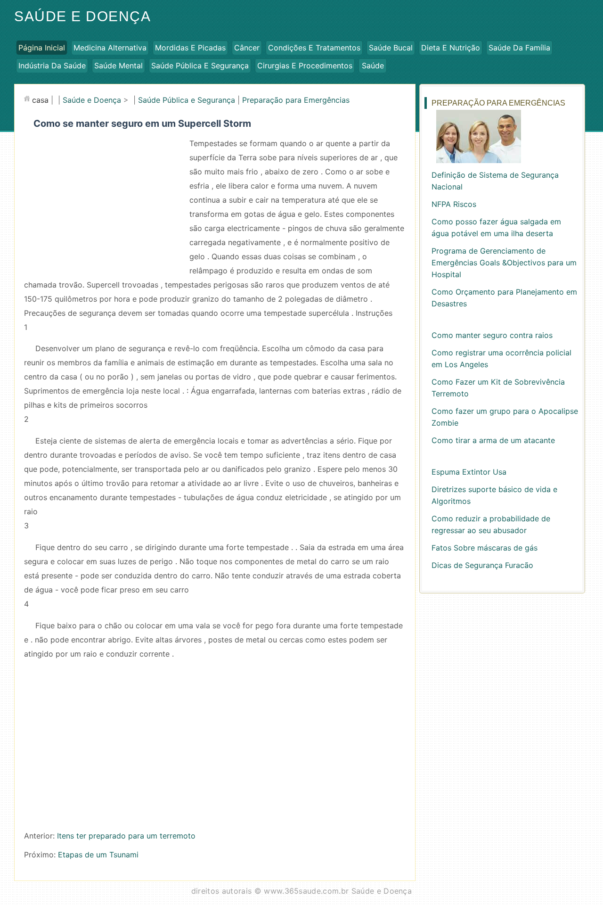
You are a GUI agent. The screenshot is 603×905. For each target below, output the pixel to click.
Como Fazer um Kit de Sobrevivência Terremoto (498, 387)
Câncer (247, 47)
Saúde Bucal (391, 47)
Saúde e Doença (82, 16)
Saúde (373, 65)
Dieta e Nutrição (450, 47)
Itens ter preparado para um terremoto (126, 835)
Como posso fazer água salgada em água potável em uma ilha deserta (496, 227)
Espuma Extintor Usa (469, 472)
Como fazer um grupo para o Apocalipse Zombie (505, 417)
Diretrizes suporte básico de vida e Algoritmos (494, 495)
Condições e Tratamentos (314, 47)
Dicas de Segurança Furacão (482, 565)
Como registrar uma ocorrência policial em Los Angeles (501, 358)
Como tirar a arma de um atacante (493, 440)
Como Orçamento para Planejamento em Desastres (504, 297)
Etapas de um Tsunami (98, 854)
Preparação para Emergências (296, 100)
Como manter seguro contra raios (492, 335)
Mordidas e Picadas (190, 47)
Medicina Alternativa (110, 47)
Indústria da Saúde (52, 65)
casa (40, 100)
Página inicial (41, 47)
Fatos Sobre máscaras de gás (485, 547)
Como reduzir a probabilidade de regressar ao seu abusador (491, 524)
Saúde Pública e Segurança (200, 65)
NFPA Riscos (454, 204)
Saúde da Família (519, 47)
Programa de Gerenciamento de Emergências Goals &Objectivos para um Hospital (504, 262)
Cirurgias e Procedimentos (304, 65)
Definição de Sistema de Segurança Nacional (495, 180)
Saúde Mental (118, 65)
